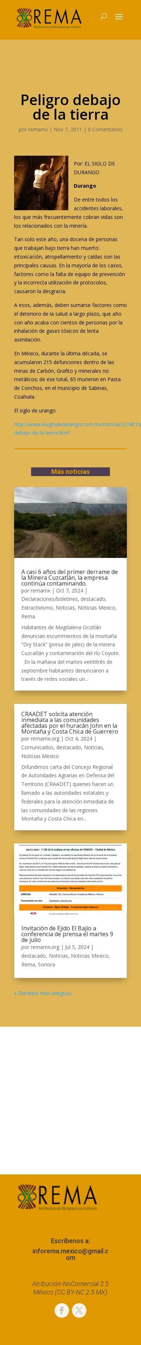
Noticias (65, 607)
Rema (28, 616)
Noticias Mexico (96, 607)
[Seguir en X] (79, 1310)
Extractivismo (37, 607)
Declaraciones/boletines (49, 598)
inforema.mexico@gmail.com (70, 1254)
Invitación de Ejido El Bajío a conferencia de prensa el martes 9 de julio (67, 934)
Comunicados (37, 747)
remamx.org (45, 738)
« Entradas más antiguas (43, 993)
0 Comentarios (105, 129)
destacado (93, 598)
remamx (38, 129)
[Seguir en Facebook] (62, 1310)
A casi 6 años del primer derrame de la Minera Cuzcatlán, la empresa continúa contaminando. (69, 577)
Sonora (46, 964)
